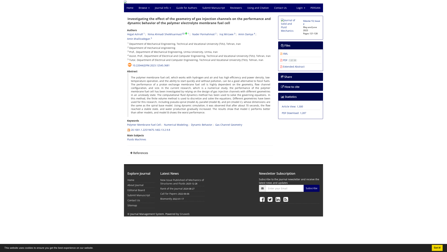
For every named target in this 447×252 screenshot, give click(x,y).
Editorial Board (136, 190)
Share (288, 77)
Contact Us (280, 7)
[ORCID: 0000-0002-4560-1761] (186, 33)
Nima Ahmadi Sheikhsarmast (165, 34)
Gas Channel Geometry (228, 124)
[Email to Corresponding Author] (183, 33)
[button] (94, 248)
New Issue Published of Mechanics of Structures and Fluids (182, 181)
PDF (289, 60)
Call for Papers (168, 193)
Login (299, 7)
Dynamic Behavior (201, 124)
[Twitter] (271, 199)
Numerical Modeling (176, 124)
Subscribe (311, 188)
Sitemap (132, 205)
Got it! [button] (437, 248)
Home (130, 7)
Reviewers (236, 7)
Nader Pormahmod (203, 34)
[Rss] (286, 199)
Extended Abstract (293, 66)
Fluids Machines (136, 139)
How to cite (291, 87)
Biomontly (166, 198)
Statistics (290, 97)
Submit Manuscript (213, 7)
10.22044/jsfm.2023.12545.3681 (151, 65)
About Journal (135, 185)
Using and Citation (258, 7)
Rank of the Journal (171, 188)
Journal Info (162, 7)
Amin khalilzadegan (138, 38)
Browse (143, 7)
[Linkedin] (279, 199)
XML (285, 53)
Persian (315, 7)
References (140, 153)
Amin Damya (245, 34)
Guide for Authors (186, 7)
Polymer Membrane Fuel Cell (144, 124)
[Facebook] (263, 199)
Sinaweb (185, 214)
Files (287, 45)
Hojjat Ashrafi (135, 34)
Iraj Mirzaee (226, 34)
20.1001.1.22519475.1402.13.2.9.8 (150, 129)
